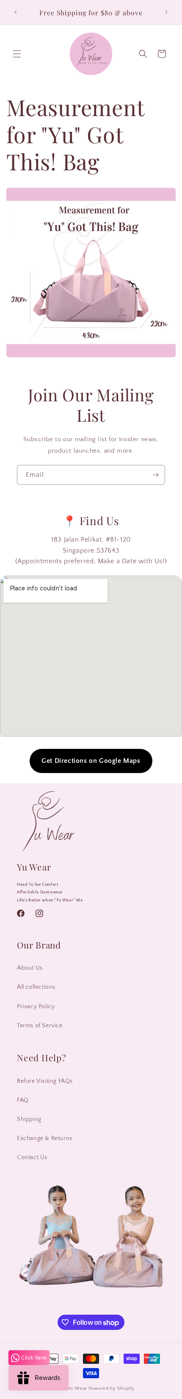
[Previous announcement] (15, 12)
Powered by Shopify (111, 1388)
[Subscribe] (155, 475)
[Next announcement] (166, 12)
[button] (17, 54)
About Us (30, 968)
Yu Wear (77, 1388)
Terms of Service (40, 1025)
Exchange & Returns (44, 1138)
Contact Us (32, 1157)
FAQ (23, 1100)
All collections (36, 987)
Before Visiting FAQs (45, 1081)
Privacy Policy (36, 1006)
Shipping (29, 1119)
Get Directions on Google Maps (90, 761)
